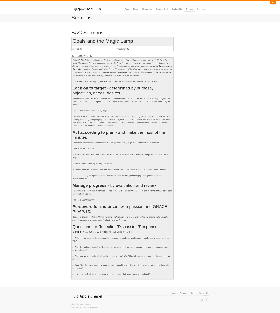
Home (135, 9)
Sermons (189, 9)
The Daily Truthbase (90, 307)
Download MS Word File (81, 55)
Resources (201, 9)
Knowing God (162, 9)
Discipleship (177, 9)
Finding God (147, 9)
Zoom (127, 9)
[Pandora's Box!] (273, 2)
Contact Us (204, 293)
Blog (193, 293)
